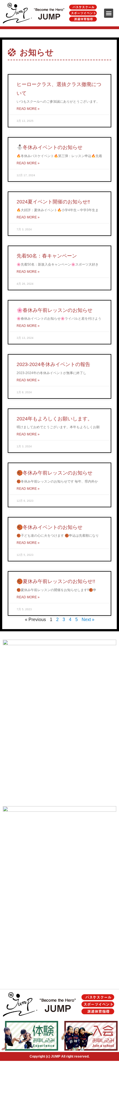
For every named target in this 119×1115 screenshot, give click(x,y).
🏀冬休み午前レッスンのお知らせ (54, 473)
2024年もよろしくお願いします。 (54, 419)
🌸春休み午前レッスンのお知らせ (54, 310)
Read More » (28, 109)
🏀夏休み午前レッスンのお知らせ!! (56, 581)
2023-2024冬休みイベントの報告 (53, 364)
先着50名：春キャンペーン (47, 256)
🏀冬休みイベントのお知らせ (49, 527)
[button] (108, 13)
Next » (88, 619)
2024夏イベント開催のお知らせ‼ (53, 202)
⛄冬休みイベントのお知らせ (49, 147)
